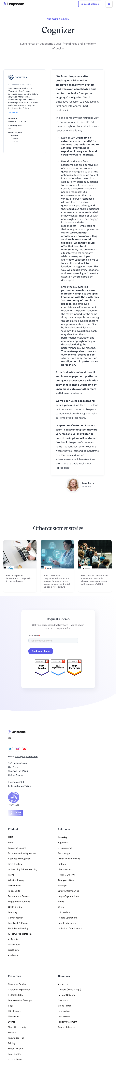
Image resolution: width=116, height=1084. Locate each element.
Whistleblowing (16, 880)
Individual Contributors (70, 928)
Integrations (14, 944)
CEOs (61, 907)
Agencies (63, 842)
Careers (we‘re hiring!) (69, 990)
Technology (64, 853)
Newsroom (63, 1000)
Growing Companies (68, 891)
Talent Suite (14, 891)
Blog (10, 1006)
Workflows (13, 950)
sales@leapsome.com (26, 756)
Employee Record (17, 848)
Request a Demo (90, 3)
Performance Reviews (19, 896)
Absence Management (19, 859)
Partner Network (66, 995)
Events (11, 1022)
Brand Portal (64, 1006)
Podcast (12, 1032)
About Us (63, 984)
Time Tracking (15, 864)
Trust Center (14, 1054)
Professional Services (69, 859)
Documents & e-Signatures (22, 853)
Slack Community (17, 1027)
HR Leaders (64, 912)
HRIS (10, 842)
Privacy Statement (67, 1022)
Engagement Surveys (19, 902)
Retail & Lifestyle (67, 875)
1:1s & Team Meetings (19, 928)
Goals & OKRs (15, 907)
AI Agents (13, 939)
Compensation (15, 918)
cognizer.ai (13, 112)
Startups (62, 885)
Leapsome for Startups (20, 1000)
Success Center (16, 1049)
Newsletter (13, 1016)
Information (64, 1011)
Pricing (11, 1043)
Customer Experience (19, 990)
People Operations (67, 918)
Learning (12, 912)
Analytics (13, 955)
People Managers (67, 923)
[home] (13, 3)
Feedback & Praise (18, 923)
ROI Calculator (15, 995)
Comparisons (15, 1059)
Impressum (64, 1016)
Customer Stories (17, 984)
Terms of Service (66, 1027)
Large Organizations (68, 896)
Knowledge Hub (16, 1038)
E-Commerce (65, 848)
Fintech (62, 864)
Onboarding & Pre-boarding (22, 869)
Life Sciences (65, 869)
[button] (109, 4)
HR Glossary (14, 1011)
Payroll (11, 875)
